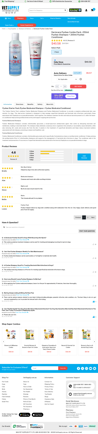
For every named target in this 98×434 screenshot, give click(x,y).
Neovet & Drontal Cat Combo (68, 346)
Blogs (46, 396)
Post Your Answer (22, 240)
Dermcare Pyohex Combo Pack (43, 29)
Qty (52, 86)
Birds (3, 389)
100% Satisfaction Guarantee (62, 1)
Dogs (3, 384)
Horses (4, 391)
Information (8, 104)
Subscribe (63, 368)
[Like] (93, 244)
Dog (31, 18)
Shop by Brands (55, 18)
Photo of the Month (29, 399)
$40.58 (88, 62)
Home (4, 29)
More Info (50, 104)
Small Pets (5, 401)
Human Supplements (26, 25)
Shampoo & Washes (25, 29)
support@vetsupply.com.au (82, 393)
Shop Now (70, 96)
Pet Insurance (27, 406)
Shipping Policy (49, 384)
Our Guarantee (27, 389)
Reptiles (4, 394)
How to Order (27, 386)
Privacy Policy (49, 386)
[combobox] (45, 10)
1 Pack (56, 52)
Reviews (25, 396)
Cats (3, 386)
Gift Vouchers (27, 404)
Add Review (84, 157)
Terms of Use (49, 389)
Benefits (30, 104)
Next (92, 217)
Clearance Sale (49, 399)
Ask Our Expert (49, 404)
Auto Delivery (49, 391)
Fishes (4, 399)
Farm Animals (6, 396)
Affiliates (47, 401)
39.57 (89, 73)
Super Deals (9, 25)
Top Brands (48, 394)
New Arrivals (71, 18)
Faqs (24, 384)
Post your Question (87, 231)
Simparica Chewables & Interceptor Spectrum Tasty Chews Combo (49, 347)
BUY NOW (78, 86)
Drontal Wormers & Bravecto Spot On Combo (30, 346)
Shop (9, 18)
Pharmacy (20, 18)
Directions (19, 104)
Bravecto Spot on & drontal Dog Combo (87, 346)
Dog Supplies (12, 29)
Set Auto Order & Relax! (35, 1)
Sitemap (25, 394)
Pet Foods (5, 381)
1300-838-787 (85, 1)
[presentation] (3, 341)
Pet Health (26, 391)
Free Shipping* (9, 1)
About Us (26, 381)
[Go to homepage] (10, 13)
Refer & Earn (27, 401)
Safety (40, 104)
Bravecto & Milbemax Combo (11, 346)
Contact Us (48, 381)
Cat (41, 18)
